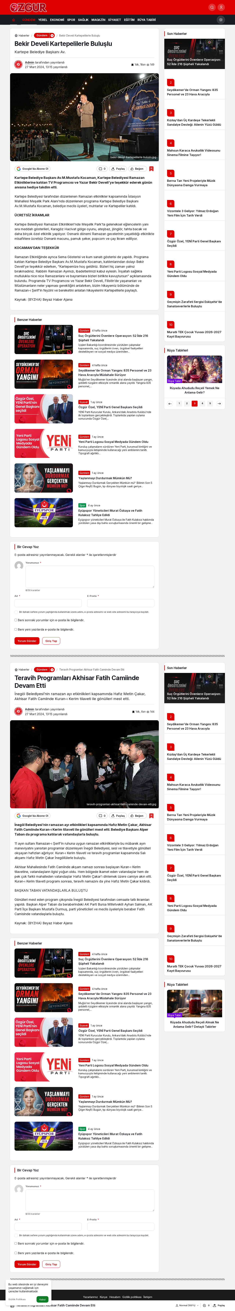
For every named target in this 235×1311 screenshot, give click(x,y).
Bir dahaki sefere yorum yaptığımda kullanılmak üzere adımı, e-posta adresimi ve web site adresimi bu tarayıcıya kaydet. (84, 612)
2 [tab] (187, 403)
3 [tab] (194, 403)
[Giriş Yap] (221, 7)
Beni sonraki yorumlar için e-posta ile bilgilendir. (51, 620)
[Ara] (212, 7)
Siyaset (83, 402)
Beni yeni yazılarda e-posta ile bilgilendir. (46, 629)
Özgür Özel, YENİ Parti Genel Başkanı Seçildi (110, 407)
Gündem (84, 330)
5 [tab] (210, 403)
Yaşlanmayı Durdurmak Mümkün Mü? (105, 478)
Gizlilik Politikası (17, 1299)
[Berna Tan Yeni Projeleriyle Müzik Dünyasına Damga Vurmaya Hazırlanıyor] (194, 175)
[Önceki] (170, 404)
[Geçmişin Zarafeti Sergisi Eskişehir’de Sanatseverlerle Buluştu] (194, 296)
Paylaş (221, 1305)
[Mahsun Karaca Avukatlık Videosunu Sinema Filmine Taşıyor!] (194, 145)
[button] (52, 35)
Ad (17, 595)
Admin (29, 62)
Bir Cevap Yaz (28, 547)
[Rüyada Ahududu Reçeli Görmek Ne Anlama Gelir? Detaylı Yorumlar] (194, 376)
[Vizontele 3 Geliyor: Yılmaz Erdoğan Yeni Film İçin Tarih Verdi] (194, 205)
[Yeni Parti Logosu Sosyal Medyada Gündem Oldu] (194, 266)
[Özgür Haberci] (28, 7)
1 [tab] (179, 403)
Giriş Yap (51, 640)
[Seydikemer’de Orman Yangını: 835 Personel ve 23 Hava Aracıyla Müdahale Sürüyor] (194, 84)
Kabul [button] (42, 1299)
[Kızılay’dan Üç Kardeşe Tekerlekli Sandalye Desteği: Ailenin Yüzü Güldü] (194, 114)
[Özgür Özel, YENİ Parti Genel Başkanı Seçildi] (194, 235)
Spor (82, 505)
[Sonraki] (219, 404)
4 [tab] (202, 403)
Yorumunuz (33, 562)
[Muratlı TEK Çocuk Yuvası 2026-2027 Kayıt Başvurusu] (194, 326)
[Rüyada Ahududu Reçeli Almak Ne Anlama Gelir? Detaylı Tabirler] (194, 1011)
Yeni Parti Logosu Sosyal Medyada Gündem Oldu (113, 442)
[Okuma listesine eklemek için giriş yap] (151, 169)
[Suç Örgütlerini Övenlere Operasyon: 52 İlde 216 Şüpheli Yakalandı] (194, 54)
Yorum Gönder (27, 640)
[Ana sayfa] (13, 20)
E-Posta (93, 595)
